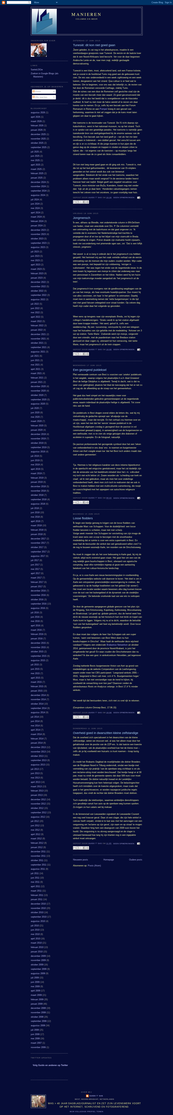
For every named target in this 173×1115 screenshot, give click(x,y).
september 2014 (38, 708)
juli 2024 (35, 199)
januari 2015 (37, 691)
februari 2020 (37, 425)
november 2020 (38, 390)
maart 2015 (36, 682)
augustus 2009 (38, 973)
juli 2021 (35, 356)
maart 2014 (36, 734)
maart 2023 (36, 269)
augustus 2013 (38, 764)
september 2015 (38, 656)
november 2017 (38, 543)
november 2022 (38, 286)
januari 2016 (37, 638)
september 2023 (38, 243)
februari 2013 (37, 790)
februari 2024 (37, 221)
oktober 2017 (37, 547)
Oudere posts (135, 859)
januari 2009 (37, 1004)
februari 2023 (37, 273)
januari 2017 (37, 586)
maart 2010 (36, 943)
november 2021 (38, 338)
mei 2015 (35, 673)
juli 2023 (35, 251)
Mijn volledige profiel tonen (86, 1111)
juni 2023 (35, 256)
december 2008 (38, 1008)
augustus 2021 (38, 351)
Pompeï (103, 109)
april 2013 (35, 782)
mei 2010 (35, 934)
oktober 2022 (37, 291)
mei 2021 (35, 364)
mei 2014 (35, 725)
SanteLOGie (37, 69)
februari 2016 (37, 634)
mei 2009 (35, 986)
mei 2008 (35, 1038)
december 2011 (38, 851)
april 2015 (35, 678)
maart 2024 (36, 217)
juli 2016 (35, 612)
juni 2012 (35, 825)
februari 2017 (37, 582)
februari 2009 (37, 999)
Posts (38, 91)
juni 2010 (35, 930)
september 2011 (38, 864)
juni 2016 (35, 617)
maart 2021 (36, 373)
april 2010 (35, 938)
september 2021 (38, 347)
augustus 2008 (38, 1025)
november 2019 (38, 438)
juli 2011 (35, 873)
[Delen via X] (81, 202)
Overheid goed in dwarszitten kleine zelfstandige (105, 733)
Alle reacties (41, 97)
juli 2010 (35, 925)
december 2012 (38, 799)
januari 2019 (37, 482)
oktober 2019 (37, 443)
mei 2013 (35, 777)
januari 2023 (37, 278)
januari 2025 (37, 177)
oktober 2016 (37, 599)
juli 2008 (35, 1030)
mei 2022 (35, 312)
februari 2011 (37, 895)
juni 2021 (35, 360)
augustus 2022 (38, 299)
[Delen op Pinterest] (87, 202)
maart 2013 (36, 786)
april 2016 (35, 625)
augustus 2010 (38, 921)
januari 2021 (37, 382)
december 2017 (38, 538)
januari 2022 (37, 330)
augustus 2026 (38, 112)
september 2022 (38, 295)
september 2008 (38, 1021)
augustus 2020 (38, 403)
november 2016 (38, 595)
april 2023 (35, 264)
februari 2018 (37, 530)
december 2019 (38, 434)
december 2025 (38, 134)
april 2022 (35, 317)
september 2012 (38, 812)
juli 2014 (35, 717)
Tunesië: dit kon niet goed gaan (94, 45)
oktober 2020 (37, 395)
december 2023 (38, 230)
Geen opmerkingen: (124, 197)
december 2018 (38, 486)
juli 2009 (35, 977)
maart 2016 (36, 630)
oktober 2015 (37, 651)
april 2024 (35, 212)
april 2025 (35, 164)
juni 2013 (35, 773)
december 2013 (38, 747)
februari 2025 (37, 173)
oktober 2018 (37, 495)
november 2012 (38, 803)
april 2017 (35, 573)
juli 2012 (35, 821)
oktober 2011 (37, 860)
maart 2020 (36, 421)
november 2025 (38, 138)
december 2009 (38, 956)
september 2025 (38, 147)
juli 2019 (35, 456)
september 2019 (38, 447)
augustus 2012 (38, 817)
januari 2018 (37, 534)
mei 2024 (35, 208)
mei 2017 (35, 569)
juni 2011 (35, 877)
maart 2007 (36, 1043)
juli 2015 (35, 664)
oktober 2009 (37, 964)
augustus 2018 (38, 504)
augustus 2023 (38, 247)
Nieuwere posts (80, 859)
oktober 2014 (37, 704)
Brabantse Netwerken (117, 645)
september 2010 (38, 917)
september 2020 (38, 399)
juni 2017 (35, 564)
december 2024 (38, 182)
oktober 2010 (37, 912)
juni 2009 (35, 982)
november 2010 (38, 908)
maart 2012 (36, 838)
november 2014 (38, 699)
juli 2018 (35, 508)
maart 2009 (36, 995)
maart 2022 (36, 321)
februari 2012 (37, 843)
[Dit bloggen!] (77, 202)
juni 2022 (35, 308)
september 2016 (38, 603)
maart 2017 (36, 577)
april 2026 (35, 117)
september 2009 (38, 969)
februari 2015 (37, 686)
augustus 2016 (38, 608)
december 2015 (38, 643)
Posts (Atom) (94, 865)
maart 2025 (36, 169)
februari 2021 (37, 377)
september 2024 (38, 190)
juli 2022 (35, 304)
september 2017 (38, 551)
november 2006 (38, 1047)
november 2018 (38, 491)
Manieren (86, 14)
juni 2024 (35, 204)
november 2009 (38, 960)
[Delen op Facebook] (84, 202)
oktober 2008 (37, 1017)
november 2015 (38, 647)
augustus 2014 (38, 712)
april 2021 (35, 369)
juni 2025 (35, 156)
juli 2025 (35, 151)
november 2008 (38, 1012)
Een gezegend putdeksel (89, 370)
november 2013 (38, 751)
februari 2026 (37, 125)
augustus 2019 (38, 451)
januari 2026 (37, 130)
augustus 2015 (38, 660)
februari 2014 (37, 738)
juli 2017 (35, 560)
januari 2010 (37, 951)
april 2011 (35, 886)
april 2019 (35, 469)
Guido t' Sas (96, 1096)
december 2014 (38, 695)
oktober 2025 (37, 143)
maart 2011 (36, 890)
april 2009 (35, 990)
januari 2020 (37, 430)
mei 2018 (35, 517)
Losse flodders (83, 518)
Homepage (108, 859)
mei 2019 (35, 464)
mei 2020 (35, 417)
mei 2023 (35, 260)
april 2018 (35, 521)
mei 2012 (35, 830)
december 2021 (38, 334)
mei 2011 (35, 882)
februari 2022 (37, 325)
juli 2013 (35, 769)
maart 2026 (36, 121)
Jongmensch (81, 218)
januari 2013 (37, 795)
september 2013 (38, 760)
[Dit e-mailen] (74, 202)
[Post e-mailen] (138, 197)
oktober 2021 (37, 343)
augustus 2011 (38, 869)
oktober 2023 (37, 238)
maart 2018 (36, 525)
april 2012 (35, 834)
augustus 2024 (38, 195)
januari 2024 (37, 225)
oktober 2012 (37, 808)
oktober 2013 (37, 756)
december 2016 (38, 590)
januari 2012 (37, 847)
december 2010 (38, 904)
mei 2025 (35, 160)
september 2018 (38, 499)
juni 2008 (35, 1034)
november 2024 (38, 186)
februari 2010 (37, 947)
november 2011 (38, 856)
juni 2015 (35, 669)
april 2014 (35, 730)
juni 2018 (35, 512)
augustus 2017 (38, 556)
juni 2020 (35, 412)
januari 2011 (36, 899)
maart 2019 (36, 473)
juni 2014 (35, 721)
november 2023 (38, 234)
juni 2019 (35, 460)
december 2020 (38, 386)
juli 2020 (35, 408)
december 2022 (38, 282)
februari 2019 (37, 478)
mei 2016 (35, 621)
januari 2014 (37, 743)
